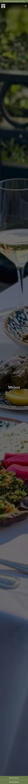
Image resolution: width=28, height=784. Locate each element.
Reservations (14, 778)
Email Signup (14, 782)
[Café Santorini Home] (3, 6)
